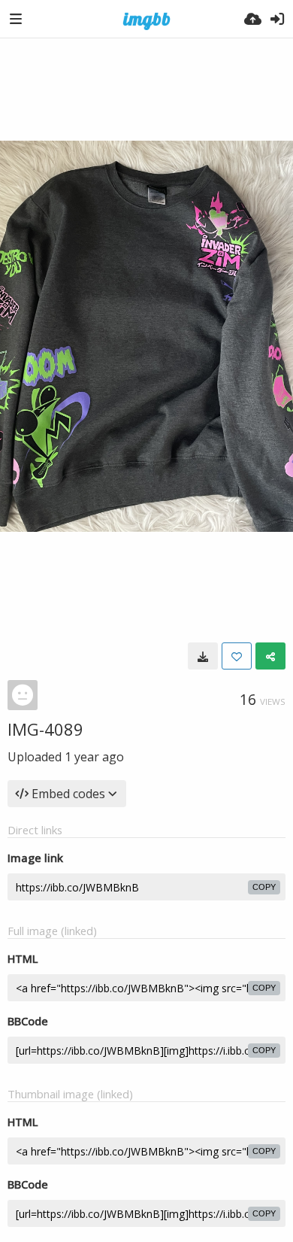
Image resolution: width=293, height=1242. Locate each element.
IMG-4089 (45, 729)
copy (264, 886)
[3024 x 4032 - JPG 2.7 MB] (203, 656)
